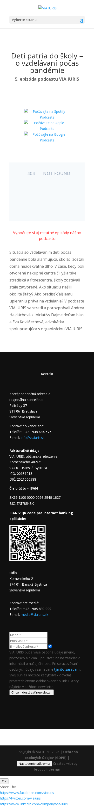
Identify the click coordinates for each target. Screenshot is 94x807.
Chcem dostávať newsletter (31, 692)
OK (4, 781)
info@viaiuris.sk (33, 437)
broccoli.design (47, 769)
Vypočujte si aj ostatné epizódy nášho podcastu (47, 235)
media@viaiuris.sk (34, 614)
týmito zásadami (67, 669)
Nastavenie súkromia (34, 763)
